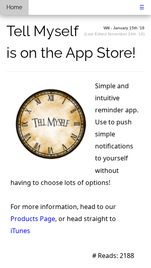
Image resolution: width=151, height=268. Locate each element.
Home (14, 7)
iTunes (20, 230)
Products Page (32, 218)
